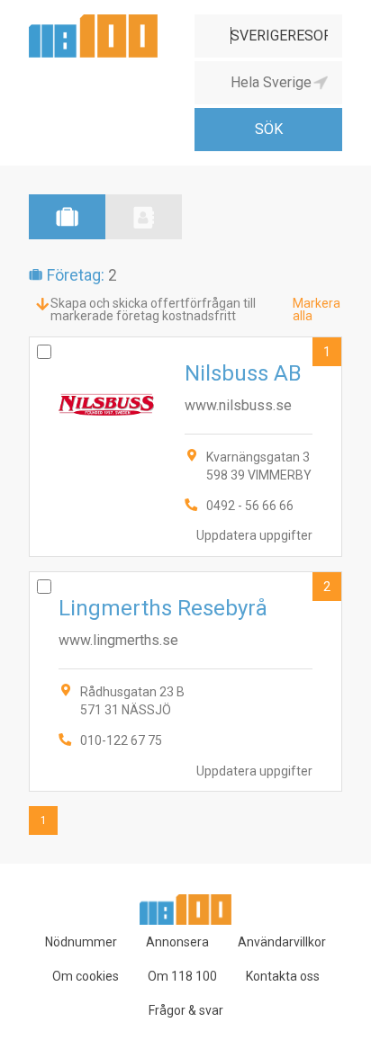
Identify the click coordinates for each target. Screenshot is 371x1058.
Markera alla (316, 309)
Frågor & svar (186, 1010)
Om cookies (85, 976)
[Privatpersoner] (143, 216)
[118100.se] (93, 21)
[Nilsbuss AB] (185, 446)
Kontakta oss (283, 976)
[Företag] (67, 216)
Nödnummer (81, 942)
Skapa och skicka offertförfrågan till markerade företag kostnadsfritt (153, 309)
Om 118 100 (182, 976)
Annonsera (177, 942)
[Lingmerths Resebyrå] (185, 681)
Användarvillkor (282, 942)
